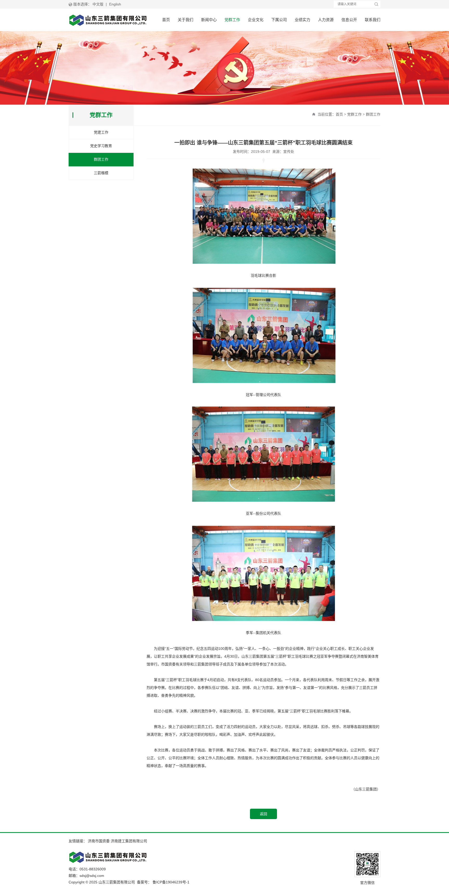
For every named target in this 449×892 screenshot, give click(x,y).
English (115, 4)
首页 (166, 19)
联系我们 (372, 19)
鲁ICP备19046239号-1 (171, 882)
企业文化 (255, 19)
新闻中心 (209, 19)
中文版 (98, 4)
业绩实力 (302, 19)
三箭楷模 (101, 173)
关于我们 (185, 19)
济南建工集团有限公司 (129, 841)
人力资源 (326, 19)
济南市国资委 (99, 841)
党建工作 (101, 132)
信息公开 (349, 19)
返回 (263, 814)
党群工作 (232, 19)
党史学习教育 (101, 146)
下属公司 (279, 19)
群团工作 (373, 114)
